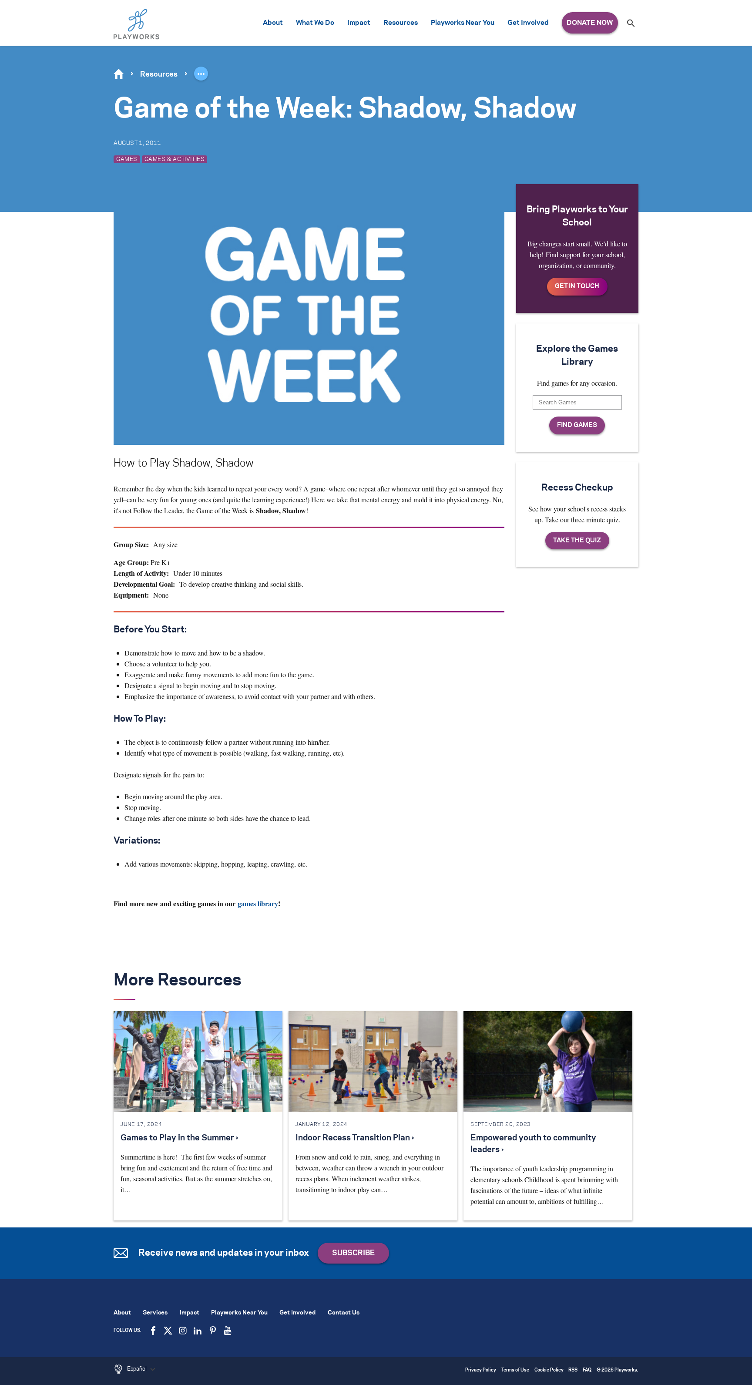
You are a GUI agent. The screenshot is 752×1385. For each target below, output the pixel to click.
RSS (572, 1370)
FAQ (587, 1370)
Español (137, 1369)
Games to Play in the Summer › (179, 1138)
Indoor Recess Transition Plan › (354, 1138)
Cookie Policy (549, 1370)
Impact (358, 23)
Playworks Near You (462, 23)
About (273, 23)
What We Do (315, 23)
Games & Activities (174, 159)
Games (127, 159)
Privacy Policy (480, 1370)
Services (155, 1313)
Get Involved (528, 23)
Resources (400, 23)
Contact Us (343, 1313)
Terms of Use (515, 1370)
